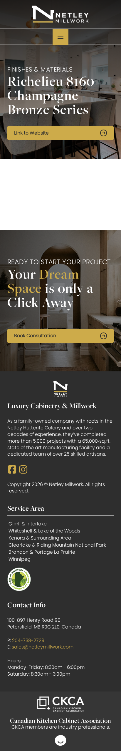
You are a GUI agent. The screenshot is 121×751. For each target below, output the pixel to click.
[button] (60, 37)
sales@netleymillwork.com (42, 647)
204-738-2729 (28, 640)
